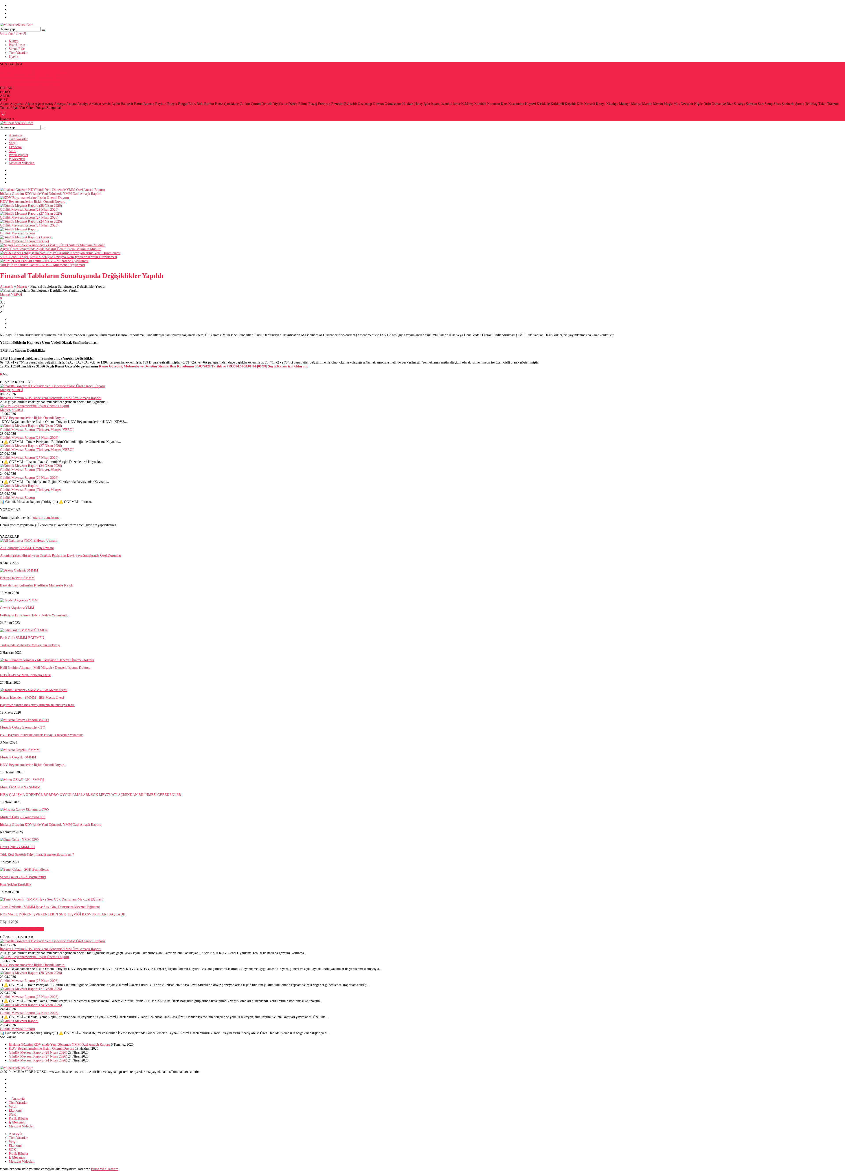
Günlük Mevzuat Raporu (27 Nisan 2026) (29, 80)
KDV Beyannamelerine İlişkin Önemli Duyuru (32, 72)
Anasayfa (15, 135)
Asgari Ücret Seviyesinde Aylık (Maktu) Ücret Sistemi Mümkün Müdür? (50, 249)
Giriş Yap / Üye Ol (13, 33)
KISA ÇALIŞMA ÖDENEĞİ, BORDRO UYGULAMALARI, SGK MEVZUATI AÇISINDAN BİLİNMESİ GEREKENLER (90, 794)
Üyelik (13, 56)
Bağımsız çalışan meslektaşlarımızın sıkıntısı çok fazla (37, 705)
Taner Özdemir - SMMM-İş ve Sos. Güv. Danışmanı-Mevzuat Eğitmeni (50, 907)
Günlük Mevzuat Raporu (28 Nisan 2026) (29, 76)
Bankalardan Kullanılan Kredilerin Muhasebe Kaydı (36, 585)
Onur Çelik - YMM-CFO (17, 847)
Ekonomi (15, 147)
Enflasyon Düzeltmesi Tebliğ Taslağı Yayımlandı (34, 615)
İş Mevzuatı (17, 159)
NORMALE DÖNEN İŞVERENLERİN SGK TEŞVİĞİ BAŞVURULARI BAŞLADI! (62, 914)
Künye (13, 41)
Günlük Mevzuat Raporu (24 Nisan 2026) (29, 84)
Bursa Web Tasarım (104, 1169)
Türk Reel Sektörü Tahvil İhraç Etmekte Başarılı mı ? (37, 854)
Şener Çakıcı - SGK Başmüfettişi (23, 877)
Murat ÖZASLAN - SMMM (20, 787)
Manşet (22, 286)
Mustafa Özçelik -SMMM (18, 757)
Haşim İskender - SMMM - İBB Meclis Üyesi (32, 697)
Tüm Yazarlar (18, 53)
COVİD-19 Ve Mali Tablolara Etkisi (25, 675)
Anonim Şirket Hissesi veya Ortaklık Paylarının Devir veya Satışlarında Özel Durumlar (60, 555)
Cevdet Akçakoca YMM (17, 608)
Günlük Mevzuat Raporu (17, 233)
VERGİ (16, 294)
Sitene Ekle (17, 49)
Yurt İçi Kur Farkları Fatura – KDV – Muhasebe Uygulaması (42, 265)
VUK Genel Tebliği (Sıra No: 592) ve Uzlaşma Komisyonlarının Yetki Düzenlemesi (58, 257)
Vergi (12, 143)
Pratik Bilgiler (18, 155)
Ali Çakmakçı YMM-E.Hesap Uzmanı (27, 548)
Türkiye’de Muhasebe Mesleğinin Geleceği (30, 645)
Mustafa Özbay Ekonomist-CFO (22, 727)
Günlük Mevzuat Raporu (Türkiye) (24, 241)
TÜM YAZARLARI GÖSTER (22, 929)
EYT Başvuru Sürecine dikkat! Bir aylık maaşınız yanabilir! (41, 735)
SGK (12, 151)
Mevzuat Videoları (22, 163)
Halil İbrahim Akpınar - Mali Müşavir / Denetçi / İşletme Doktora (45, 667)
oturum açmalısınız (46, 517)
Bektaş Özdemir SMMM (17, 578)
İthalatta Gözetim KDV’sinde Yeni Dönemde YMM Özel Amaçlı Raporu (50, 68)
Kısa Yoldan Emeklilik (15, 884)
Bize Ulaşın (17, 45)
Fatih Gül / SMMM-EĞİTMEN (22, 637)
